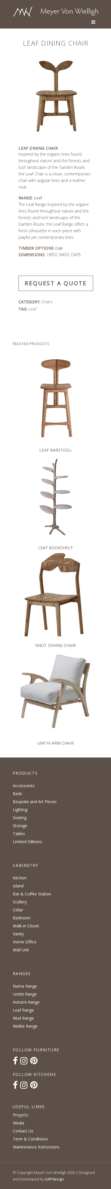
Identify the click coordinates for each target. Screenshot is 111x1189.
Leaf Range (23, 1010)
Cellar (18, 910)
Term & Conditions (30, 1139)
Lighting (20, 809)
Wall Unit (21, 950)
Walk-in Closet (26, 926)
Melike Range (25, 1026)
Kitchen (19, 878)
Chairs (47, 301)
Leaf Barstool (55, 450)
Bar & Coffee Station (32, 894)
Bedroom (21, 918)
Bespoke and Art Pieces (35, 801)
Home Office (24, 942)
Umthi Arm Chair (55, 743)
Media (18, 1123)
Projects (20, 1115)
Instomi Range (26, 1002)
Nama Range (25, 986)
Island (18, 886)
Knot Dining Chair (55, 645)
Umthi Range (25, 994)
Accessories (24, 785)
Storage (20, 825)
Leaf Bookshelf (55, 547)
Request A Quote (56, 283)
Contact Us (23, 1131)
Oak (59, 248)
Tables (19, 833)
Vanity (18, 934)
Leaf (38, 197)
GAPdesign (54, 1179)
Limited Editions (27, 841)
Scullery (20, 902)
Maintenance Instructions (36, 1147)
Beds (17, 793)
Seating (19, 817)
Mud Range (23, 1018)
